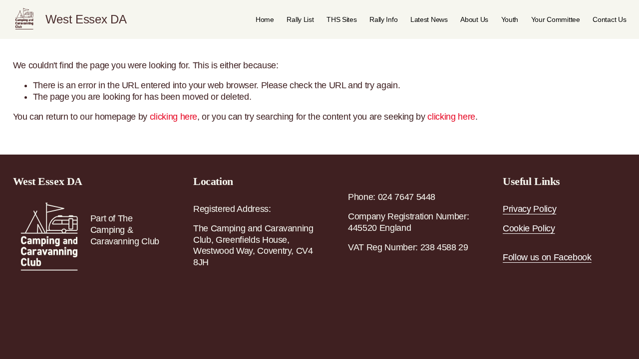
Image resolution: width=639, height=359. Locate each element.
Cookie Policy (529, 228)
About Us (474, 19)
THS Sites (341, 19)
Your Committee (555, 19)
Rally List (300, 19)
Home (265, 19)
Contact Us (609, 19)
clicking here (173, 117)
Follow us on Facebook (547, 257)
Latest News (429, 19)
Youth (510, 19)
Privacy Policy (529, 209)
